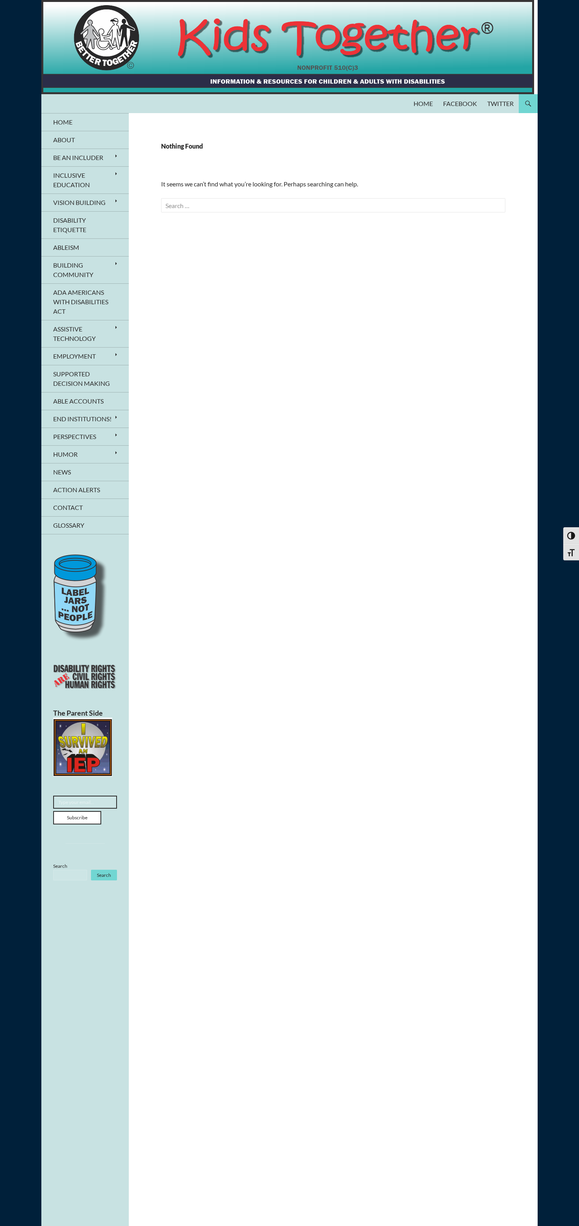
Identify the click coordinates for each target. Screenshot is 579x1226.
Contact (68, 507)
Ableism (66, 247)
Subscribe (77, 817)
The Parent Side (78, 713)
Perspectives (74, 436)
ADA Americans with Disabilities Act (80, 301)
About (64, 139)
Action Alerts (76, 489)
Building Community (73, 269)
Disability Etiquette (69, 224)
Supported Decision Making (81, 378)
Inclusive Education (71, 179)
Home (423, 103)
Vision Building (79, 202)
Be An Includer (78, 157)
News (62, 472)
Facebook (460, 103)
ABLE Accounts (78, 401)
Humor (65, 454)
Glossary (68, 525)
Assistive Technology (74, 333)
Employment (74, 356)
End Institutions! (82, 418)
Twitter (500, 103)
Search (60, 866)
